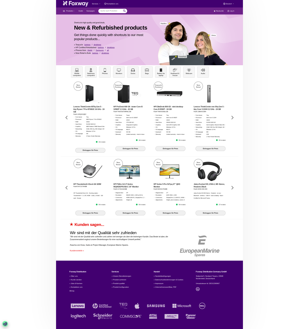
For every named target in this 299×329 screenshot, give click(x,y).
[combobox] (111, 11)
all (108, 50)
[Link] (66, 117)
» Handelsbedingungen (162, 276)
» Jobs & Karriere (75, 283)
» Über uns (73, 276)
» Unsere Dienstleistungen (121, 276)
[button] (77, 72)
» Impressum (158, 283)
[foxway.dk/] (75, 4)
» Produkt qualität (118, 283)
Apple (89, 50)
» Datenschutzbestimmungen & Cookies (168, 280)
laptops (87, 45)
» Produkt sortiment (119, 280)
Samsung (100, 50)
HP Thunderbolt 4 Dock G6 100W (87, 184)
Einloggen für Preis (90, 150)
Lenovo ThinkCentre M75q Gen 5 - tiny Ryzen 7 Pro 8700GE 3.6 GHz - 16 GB (88, 109)
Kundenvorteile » (77, 251)
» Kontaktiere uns (75, 287)
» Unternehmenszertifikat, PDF (165, 287)
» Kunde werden (75, 280)
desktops (97, 45)
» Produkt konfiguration (120, 287)
